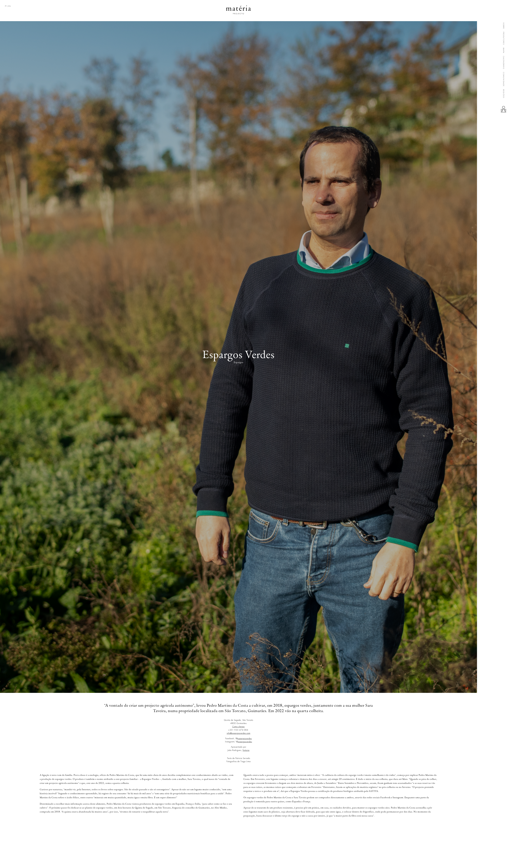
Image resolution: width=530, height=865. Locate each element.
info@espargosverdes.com (238, 733)
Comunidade (503, 79)
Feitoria (246, 750)
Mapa (503, 50)
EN (9, 6)
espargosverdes (245, 738)
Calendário (503, 62)
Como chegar (238, 727)
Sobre (503, 26)
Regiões (503, 93)
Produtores (503, 38)
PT (6, 6)
